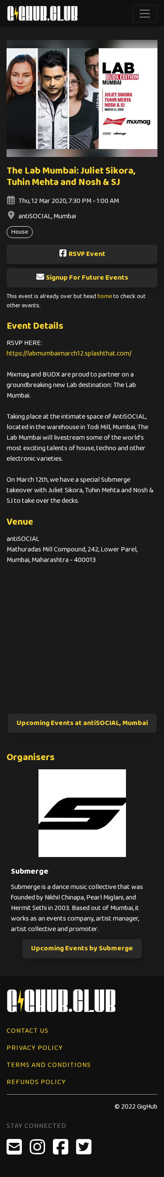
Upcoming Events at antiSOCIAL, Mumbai (82, 723)
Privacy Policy (35, 1048)
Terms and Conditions (49, 1065)
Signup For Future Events (87, 277)
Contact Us (28, 1030)
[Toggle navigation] (145, 13)
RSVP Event (87, 254)
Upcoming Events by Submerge (82, 948)
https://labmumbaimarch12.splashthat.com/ (69, 353)
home (105, 296)
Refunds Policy (36, 1082)
